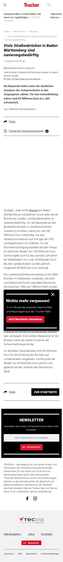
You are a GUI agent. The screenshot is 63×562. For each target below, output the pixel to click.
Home (7, 31)
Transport (34, 31)
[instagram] (35, 498)
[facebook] (27, 498)
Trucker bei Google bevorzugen (26, 130)
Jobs (31, 534)
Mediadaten (12, 534)
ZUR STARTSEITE (45, 392)
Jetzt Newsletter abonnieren (25, 319)
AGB (20, 554)
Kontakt (46, 534)
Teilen (12, 121)
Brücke (33, 210)
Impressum (9, 554)
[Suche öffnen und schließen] (48, 5)
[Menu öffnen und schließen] (5, 5)
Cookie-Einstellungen (50, 554)
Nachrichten (19, 31)
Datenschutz (31, 554)
